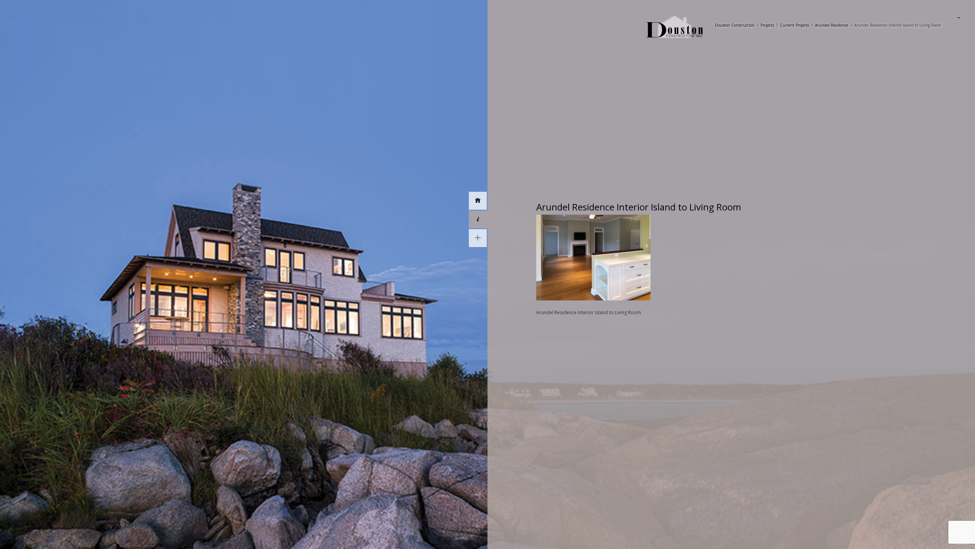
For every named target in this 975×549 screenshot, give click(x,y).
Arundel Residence (831, 25)
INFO (478, 219)
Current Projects (794, 25)
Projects (767, 25)
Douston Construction (734, 25)
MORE (478, 238)
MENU (478, 201)
